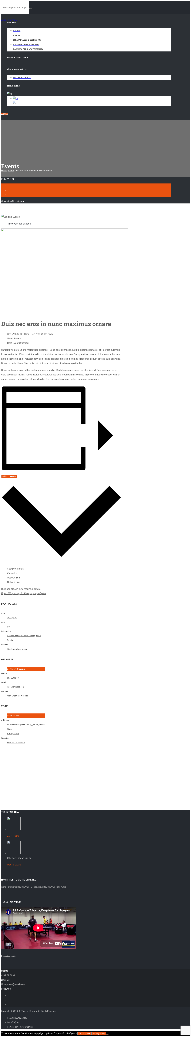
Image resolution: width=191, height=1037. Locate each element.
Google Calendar (15, 568)
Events (11, 170)
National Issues (13, 636)
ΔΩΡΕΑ (4, 114)
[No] (107, 1034)
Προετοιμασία (36, 887)
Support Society (28, 636)
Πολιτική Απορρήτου (17, 1018)
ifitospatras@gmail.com (12, 201)
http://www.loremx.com (17, 649)
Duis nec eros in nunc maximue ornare (21, 589)
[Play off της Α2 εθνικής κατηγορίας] (14, 829)
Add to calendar (9, 476)
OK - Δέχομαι (84, 1034)
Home (4, 170)
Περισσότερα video (9, 956)
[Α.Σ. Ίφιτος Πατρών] (13, 18)
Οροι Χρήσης (13, 1022)
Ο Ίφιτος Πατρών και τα (19, 858)
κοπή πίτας (61, 887)
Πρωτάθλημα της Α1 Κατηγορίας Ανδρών (23, 593)
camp (3, 887)
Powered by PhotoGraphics (20, 1027)
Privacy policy (99, 1034)
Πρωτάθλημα (49, 887)
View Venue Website (16, 742)
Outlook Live (13, 582)
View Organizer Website (17, 696)
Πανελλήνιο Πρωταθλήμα (18, 887)
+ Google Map (13, 733)
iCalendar (12, 573)
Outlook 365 (13, 577)
